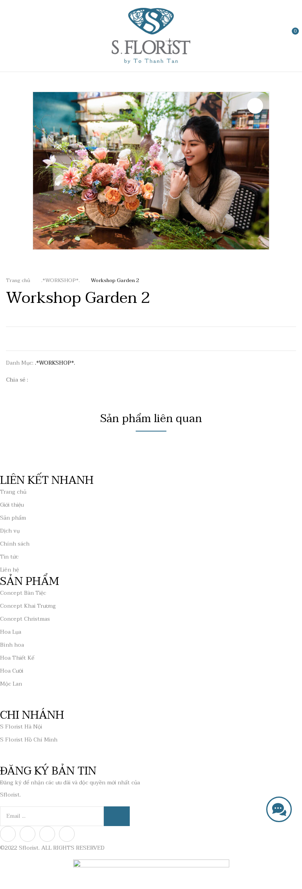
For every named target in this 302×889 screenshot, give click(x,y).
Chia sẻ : (17, 380)
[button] (289, 35)
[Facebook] (38, 379)
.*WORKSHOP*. (60, 280)
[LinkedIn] (62, 379)
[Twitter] (50, 379)
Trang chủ (18, 280)
